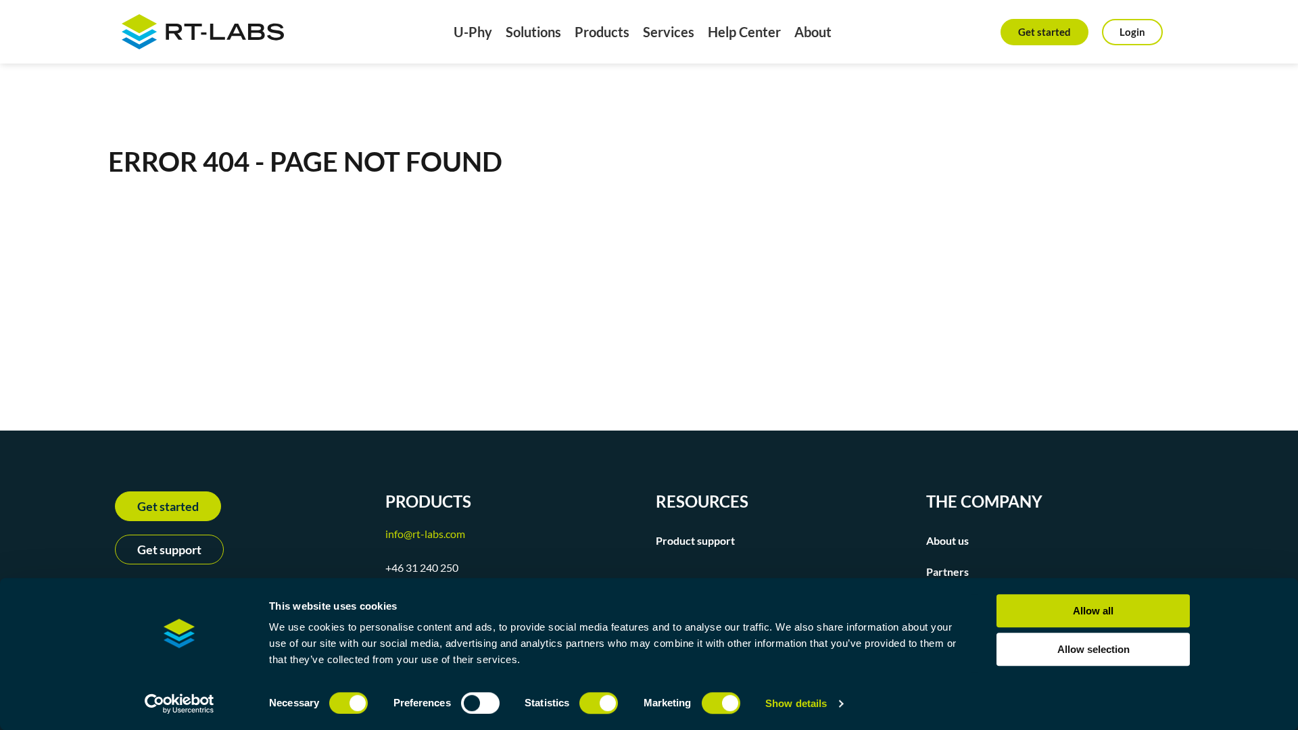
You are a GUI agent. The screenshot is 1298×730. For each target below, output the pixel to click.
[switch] (480, 703)
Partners (947, 571)
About (813, 32)
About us (947, 540)
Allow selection (1093, 649)
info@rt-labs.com (425, 533)
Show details (796, 703)
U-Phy (473, 32)
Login (1132, 32)
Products (602, 32)
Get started (1044, 32)
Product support (695, 540)
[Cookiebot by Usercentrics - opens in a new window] (179, 704)
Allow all (1093, 610)
